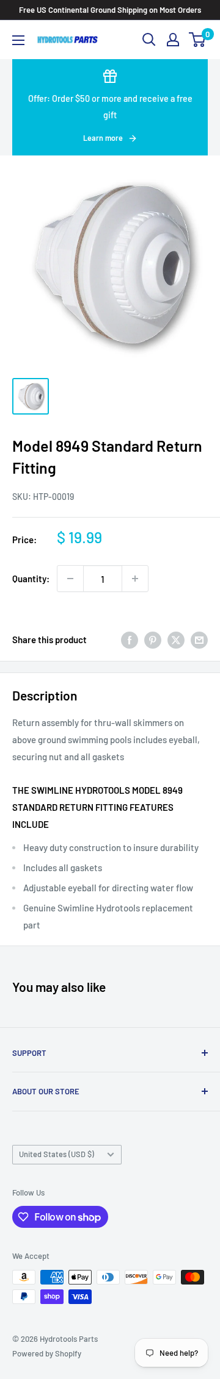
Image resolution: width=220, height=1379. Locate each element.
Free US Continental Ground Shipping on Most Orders (110, 10)
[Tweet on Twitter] (176, 639)
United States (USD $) (56, 1154)
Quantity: (31, 578)
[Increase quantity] (135, 578)
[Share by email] (199, 639)
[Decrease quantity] (70, 578)
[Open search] (149, 39)
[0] (197, 39)
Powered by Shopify (46, 1353)
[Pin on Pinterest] (152, 639)
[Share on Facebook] (129, 639)
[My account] (173, 39)
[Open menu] (18, 40)
